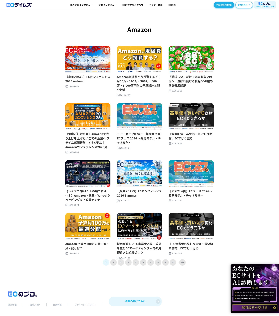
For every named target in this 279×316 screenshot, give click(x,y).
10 (173, 262)
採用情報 (57, 304)
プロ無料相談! (224, 5)
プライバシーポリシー (85, 304)
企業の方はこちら (135, 301)
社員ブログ (35, 304)
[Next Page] (182, 262)
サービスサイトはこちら (265, 6)
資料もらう (244, 5)
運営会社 (12, 304)
